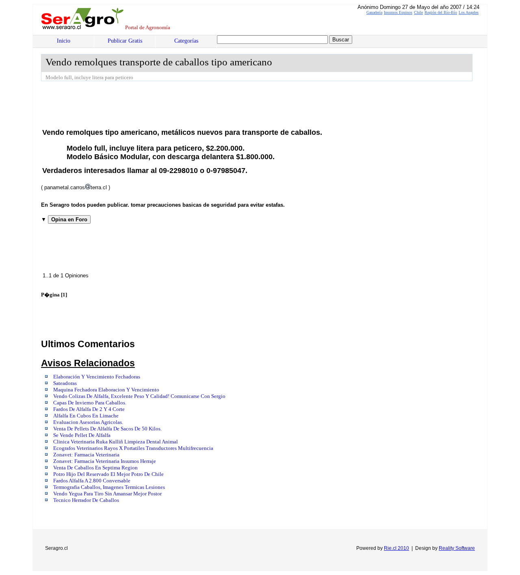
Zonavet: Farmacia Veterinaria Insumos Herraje (104, 461)
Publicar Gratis (125, 41)
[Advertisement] (189, 103)
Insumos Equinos (398, 12)
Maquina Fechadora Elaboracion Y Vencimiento (106, 390)
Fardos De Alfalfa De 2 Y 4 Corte (89, 409)
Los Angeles (469, 12)
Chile (418, 12)
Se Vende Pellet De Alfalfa (81, 435)
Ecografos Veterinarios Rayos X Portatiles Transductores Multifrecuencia (133, 448)
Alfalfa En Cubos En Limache (86, 416)
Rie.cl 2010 (396, 548)
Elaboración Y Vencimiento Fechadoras (96, 377)
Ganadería (374, 12)
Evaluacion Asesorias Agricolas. (88, 422)
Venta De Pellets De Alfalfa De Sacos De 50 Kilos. (107, 429)
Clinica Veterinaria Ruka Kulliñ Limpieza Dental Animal (115, 442)
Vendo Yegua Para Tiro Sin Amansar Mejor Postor (107, 494)
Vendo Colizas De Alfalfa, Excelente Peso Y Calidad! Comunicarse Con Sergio (139, 396)
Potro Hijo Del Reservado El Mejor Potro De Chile (108, 474)
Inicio (63, 41)
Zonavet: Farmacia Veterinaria (86, 455)
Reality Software (457, 548)
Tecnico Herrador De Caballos (86, 500)
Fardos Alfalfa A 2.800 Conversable (91, 481)
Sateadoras (65, 383)
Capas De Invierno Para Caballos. (89, 403)
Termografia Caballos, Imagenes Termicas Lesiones (109, 487)
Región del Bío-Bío (441, 12)
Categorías (186, 41)
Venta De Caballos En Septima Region (95, 468)
